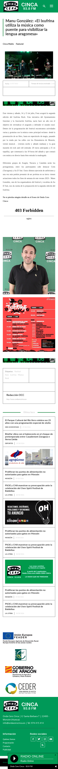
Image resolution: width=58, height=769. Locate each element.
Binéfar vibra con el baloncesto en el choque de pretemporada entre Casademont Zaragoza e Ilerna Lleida (29, 437)
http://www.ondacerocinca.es (16, 399)
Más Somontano (12, 427)
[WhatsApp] (30, 91)
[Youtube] (51, 739)
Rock (7, 378)
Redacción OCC (15, 395)
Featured (20, 44)
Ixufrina (13, 375)
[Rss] (42, 745)
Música (21, 375)
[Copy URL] (36, 91)
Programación (8, 743)
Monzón (8, 478)
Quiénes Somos (9, 739)
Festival (17, 372)
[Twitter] (23, 91)
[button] (44, 6)
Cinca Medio (8, 44)
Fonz (7, 375)
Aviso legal (7, 762)
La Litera (9, 495)
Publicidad (7, 750)
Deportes (9, 443)
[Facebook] (17, 91)
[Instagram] (45, 739)
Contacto (6, 746)
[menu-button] (51, 6)
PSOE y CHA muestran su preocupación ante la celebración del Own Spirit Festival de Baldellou (28, 488)
